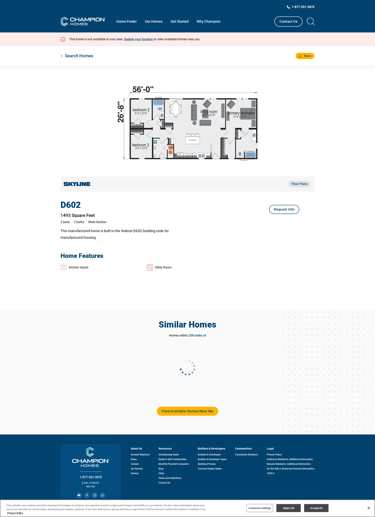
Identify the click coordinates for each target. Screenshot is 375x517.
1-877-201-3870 (91, 477)
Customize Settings (260, 507)
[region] (187, 508)
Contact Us (288, 21)
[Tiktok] (102, 495)
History (134, 473)
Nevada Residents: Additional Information (289, 464)
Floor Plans (299, 184)
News (134, 459)
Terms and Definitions (170, 478)
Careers (135, 464)
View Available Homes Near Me (187, 411)
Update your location (139, 39)
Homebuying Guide (169, 454)
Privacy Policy (274, 454)
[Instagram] (94, 495)
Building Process (207, 464)
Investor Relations (140, 454)
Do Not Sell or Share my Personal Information (290, 468)
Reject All (288, 507)
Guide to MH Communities (172, 459)
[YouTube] (79, 495)
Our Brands (137, 468)
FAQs (161, 473)
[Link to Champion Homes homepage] (83, 21)
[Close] (368, 508)
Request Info (284, 209)
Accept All (316, 507)
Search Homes (79, 55)
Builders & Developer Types (212, 459)
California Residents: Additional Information (290, 459)
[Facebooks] (87, 495)
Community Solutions (246, 454)
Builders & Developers (209, 454)
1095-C (271, 473)
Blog (161, 468)
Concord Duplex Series (209, 468)
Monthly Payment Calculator (174, 464)
